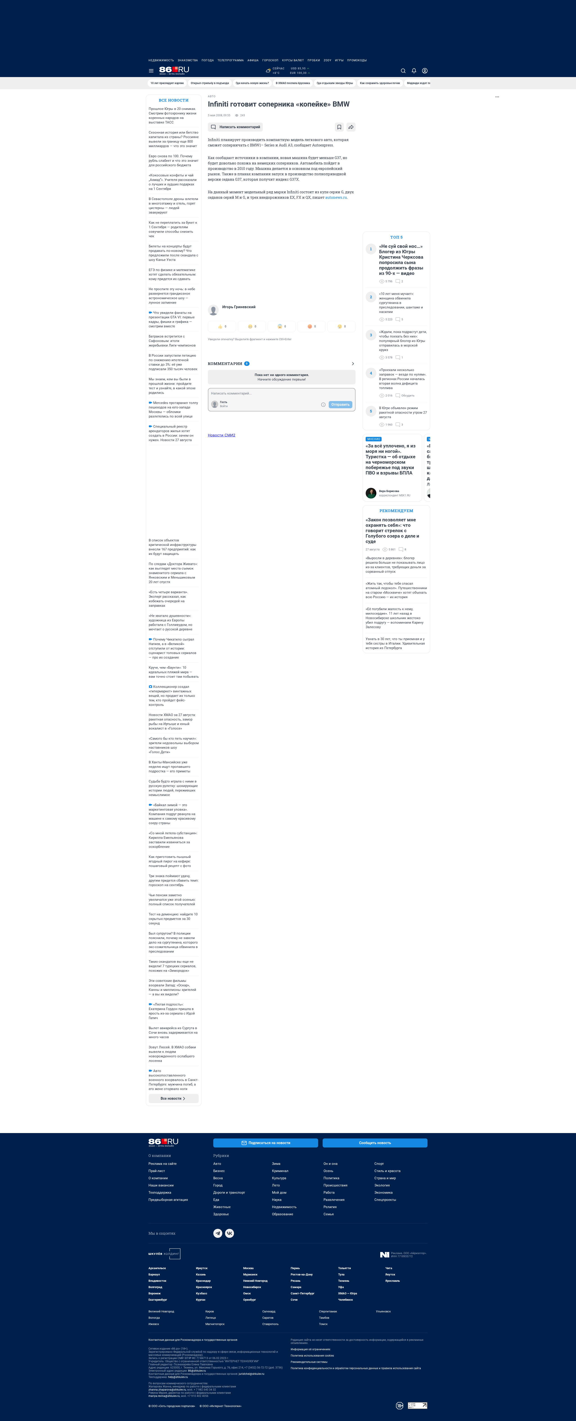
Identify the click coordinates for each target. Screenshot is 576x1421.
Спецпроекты (385, 1200)
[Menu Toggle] (151, 70)
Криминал (280, 1171)
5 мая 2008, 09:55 (219, 115)
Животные (222, 1207)
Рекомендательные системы (309, 1362)
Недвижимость (161, 60)
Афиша (253, 60)
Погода (208, 60)
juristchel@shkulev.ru (251, 1373)
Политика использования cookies (312, 1355)
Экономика (383, 1193)
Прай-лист (156, 1171)
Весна (218, 1178)
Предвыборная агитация (168, 1200)
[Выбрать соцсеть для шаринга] (351, 127)
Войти (224, 406)
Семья (329, 1214)
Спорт (379, 1164)
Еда (216, 1200)
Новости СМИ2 (221, 435)
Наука (276, 1200)
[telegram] (217, 1233)
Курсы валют (293, 60)
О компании (158, 1178)
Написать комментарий (240, 127)
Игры (339, 60)
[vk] (229, 1233)
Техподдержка (159, 1193)
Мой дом (279, 1193)
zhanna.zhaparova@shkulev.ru (167, 1389)
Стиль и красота (387, 1171)
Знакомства (188, 60)
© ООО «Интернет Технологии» (220, 1406)
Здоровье (221, 1214)
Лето (276, 1185)
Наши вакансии (161, 1185)
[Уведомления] (414, 70)
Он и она (331, 1164)
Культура (279, 1178)
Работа (329, 1193)
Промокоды (357, 60)
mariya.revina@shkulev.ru (164, 1396)
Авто (217, 1164)
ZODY (327, 60)
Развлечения (334, 1200)
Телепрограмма (231, 60)
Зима (276, 1164)
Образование (282, 1214)
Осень (328, 1171)
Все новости (174, 100)
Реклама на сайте (162, 1164)
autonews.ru (336, 197)
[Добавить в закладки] (339, 127)
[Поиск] (403, 70)
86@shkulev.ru (197, 1370)
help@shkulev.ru (178, 1377)
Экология (382, 1185)
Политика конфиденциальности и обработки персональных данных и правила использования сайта (356, 1368)
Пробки (314, 60)
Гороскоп (270, 60)
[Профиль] (424, 70)
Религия (330, 1207)
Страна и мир (385, 1178)
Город (218, 1185)
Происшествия (335, 1185)
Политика (331, 1178)
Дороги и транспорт (229, 1193)
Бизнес (219, 1171)
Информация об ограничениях (310, 1349)
